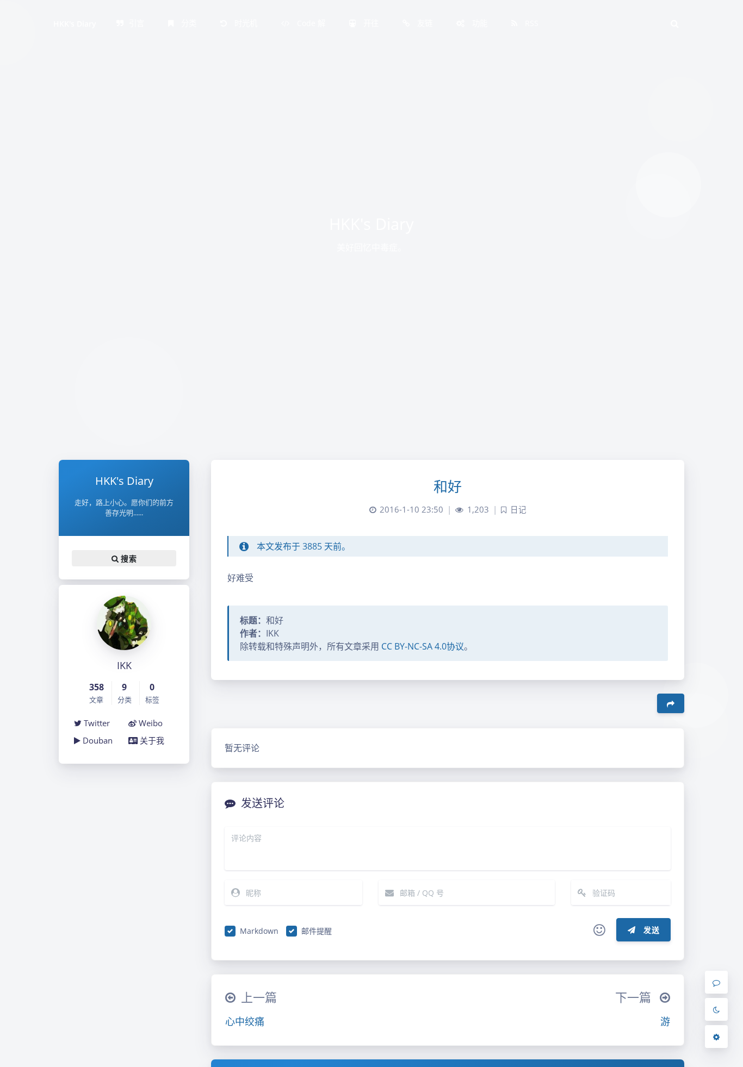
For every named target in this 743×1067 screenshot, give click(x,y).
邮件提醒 (316, 931)
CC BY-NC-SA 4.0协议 (421, 646)
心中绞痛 (244, 1021)
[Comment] (716, 982)
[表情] (599, 930)
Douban (97, 740)
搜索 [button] (128, 558)
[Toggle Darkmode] (716, 1009)
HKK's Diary (75, 23)
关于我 (151, 740)
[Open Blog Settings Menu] (716, 1036)
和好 (448, 486)
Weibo (150, 722)
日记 (518, 509)
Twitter (96, 722)
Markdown (259, 931)
